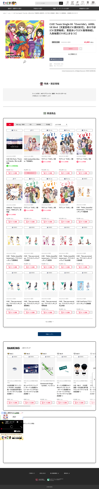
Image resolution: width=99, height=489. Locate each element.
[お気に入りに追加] (80, 48)
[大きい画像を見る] (24, 61)
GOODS (39, 124)
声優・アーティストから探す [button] (61, 8)
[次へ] (94, 379)
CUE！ (9, 13)
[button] (56, 59)
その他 (48, 124)
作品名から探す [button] (38, 8)
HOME (4, 13)
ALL (10, 124)
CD (30, 124)
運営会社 (66, 473)
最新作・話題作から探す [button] (15, 8)
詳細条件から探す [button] (84, 8)
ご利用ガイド (32, 473)
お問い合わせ (43, 473)
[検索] (61, 3)
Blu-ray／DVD (20, 124)
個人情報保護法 (53, 473)
